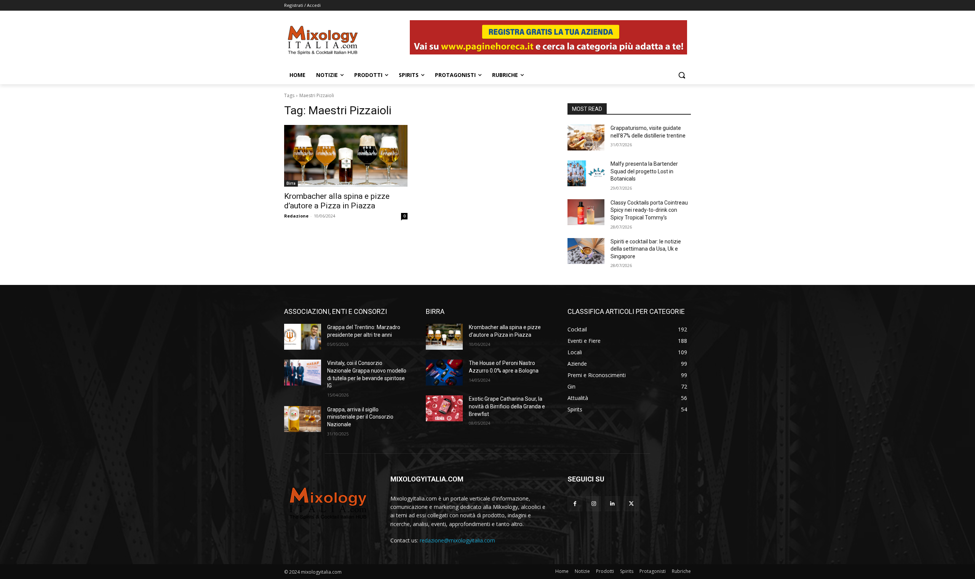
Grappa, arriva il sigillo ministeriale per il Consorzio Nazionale (360, 416)
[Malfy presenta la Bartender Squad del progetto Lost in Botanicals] (585, 173)
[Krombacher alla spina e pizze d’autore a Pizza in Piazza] (346, 156)
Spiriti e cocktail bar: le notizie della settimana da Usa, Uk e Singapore (646, 248)
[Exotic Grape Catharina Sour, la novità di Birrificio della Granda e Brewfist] (444, 408)
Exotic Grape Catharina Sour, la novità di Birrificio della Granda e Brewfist (507, 406)
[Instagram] (593, 503)
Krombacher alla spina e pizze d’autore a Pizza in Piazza (337, 201)
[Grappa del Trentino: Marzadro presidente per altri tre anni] (302, 337)
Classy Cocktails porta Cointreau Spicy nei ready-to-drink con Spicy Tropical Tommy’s (649, 210)
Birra (291, 183)
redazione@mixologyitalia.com (457, 540)
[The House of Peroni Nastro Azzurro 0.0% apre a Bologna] (444, 372)
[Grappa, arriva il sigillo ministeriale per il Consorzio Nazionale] (302, 419)
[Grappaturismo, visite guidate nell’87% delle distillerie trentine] (585, 137)
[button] (682, 75)
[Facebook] (574, 503)
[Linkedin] (612, 503)
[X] (631, 503)
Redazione (296, 216)
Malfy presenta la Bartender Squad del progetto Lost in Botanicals (644, 171)
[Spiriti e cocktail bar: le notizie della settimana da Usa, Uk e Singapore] (585, 251)
